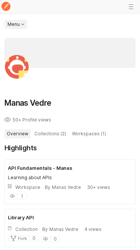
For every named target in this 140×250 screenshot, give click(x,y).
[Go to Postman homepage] (5, 7)
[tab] (17, 133)
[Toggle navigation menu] (131, 6)
